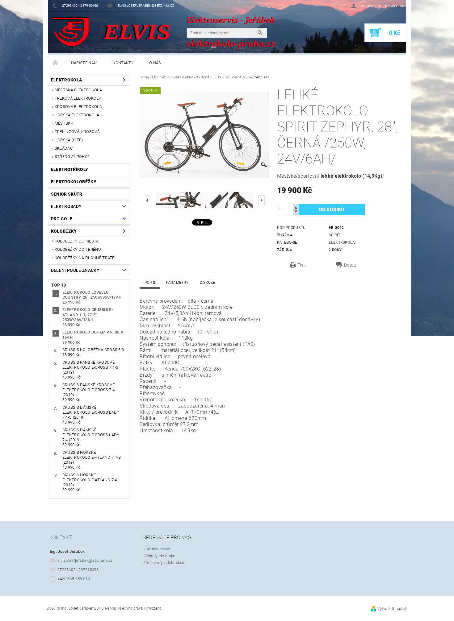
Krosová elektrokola (78, 106)
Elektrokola (66, 79)
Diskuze (207, 282)
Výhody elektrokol (160, 555)
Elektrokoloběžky (73, 181)
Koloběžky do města (77, 241)
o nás (155, 62)
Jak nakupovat (157, 549)
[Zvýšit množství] (296, 207)
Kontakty (123, 62)
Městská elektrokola (78, 90)
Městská (64, 123)
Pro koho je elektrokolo (164, 562)
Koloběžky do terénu (78, 249)
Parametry (177, 282)
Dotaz (350, 265)
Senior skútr (66, 194)
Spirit (334, 235)
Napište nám (84, 62)
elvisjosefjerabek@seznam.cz (84, 560)
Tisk (302, 265)
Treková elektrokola (78, 98)
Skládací (64, 148)
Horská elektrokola (77, 115)
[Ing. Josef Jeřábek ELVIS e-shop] (71, 32)
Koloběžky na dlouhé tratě (85, 257)
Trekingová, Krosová (77, 131)
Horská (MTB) (69, 140)
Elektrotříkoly (69, 169)
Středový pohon (72, 156)
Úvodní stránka (55, 63)
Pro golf (62, 218)
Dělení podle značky (75, 270)
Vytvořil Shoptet (391, 608)
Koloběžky (64, 231)
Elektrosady (66, 206)
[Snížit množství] (296, 212)
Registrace (395, 6)
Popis (150, 282)
